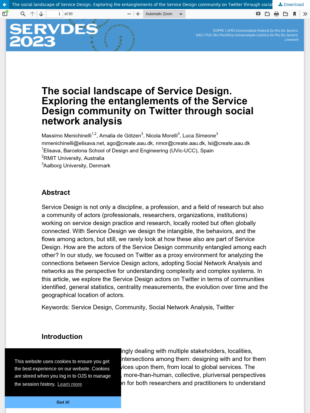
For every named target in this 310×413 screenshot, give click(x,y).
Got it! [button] (63, 402)
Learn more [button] (70, 384)
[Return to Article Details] (4, 4)
